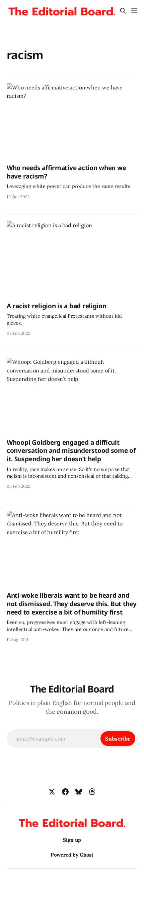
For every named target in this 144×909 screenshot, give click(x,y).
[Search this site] (123, 10)
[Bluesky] (78, 791)
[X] (52, 791)
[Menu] (134, 10)
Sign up (72, 840)
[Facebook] (65, 791)
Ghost (86, 855)
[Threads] (92, 791)
